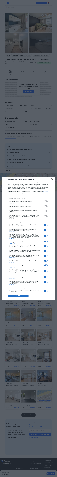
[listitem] (28, 198)
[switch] (46, 201)
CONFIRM (18, 295)
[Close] (52, 179)
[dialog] (28, 238)
